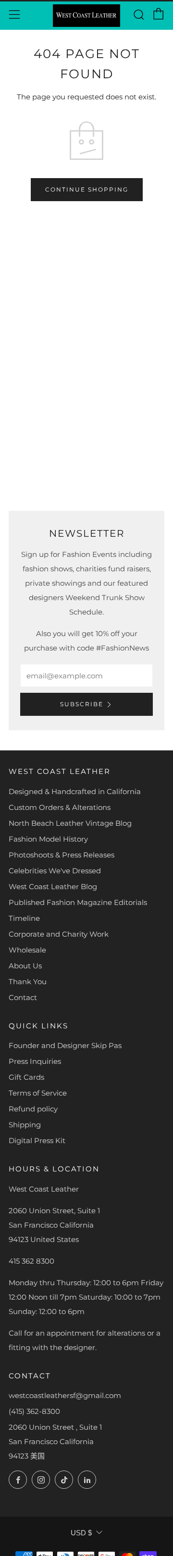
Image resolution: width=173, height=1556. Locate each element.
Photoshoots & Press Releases (61, 854)
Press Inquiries (35, 1061)
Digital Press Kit (37, 1140)
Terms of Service (38, 1093)
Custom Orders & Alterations (60, 807)
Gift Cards (26, 1077)
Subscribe (81, 704)
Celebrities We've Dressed (55, 870)
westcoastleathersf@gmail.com (65, 1395)
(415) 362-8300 (34, 1411)
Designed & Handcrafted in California (75, 791)
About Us (25, 965)
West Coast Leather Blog (53, 886)
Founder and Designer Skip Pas (65, 1045)
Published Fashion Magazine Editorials (78, 902)
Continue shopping (86, 189)
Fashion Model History (48, 839)
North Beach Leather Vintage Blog (70, 823)
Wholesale (27, 949)
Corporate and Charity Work (59, 934)
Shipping (25, 1124)
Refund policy (33, 1108)
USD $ (81, 1533)
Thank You (28, 981)
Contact (23, 997)
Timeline (24, 918)
